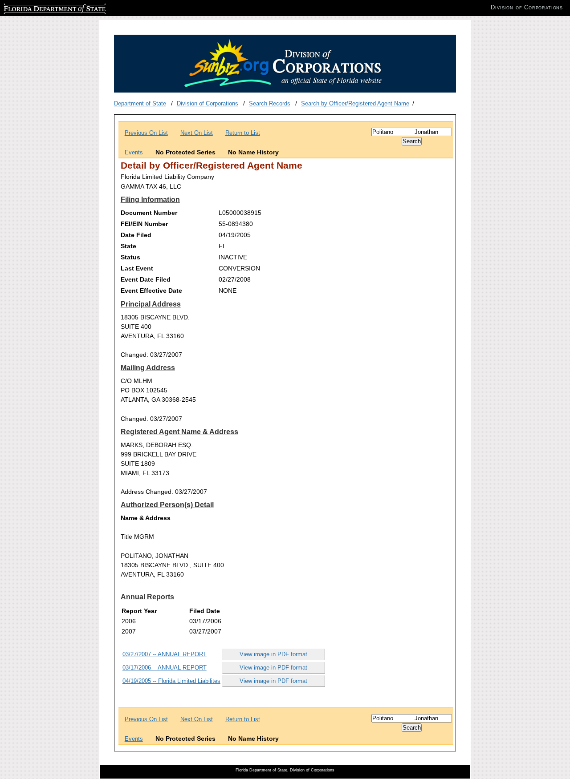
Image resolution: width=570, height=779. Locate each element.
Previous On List (146, 132)
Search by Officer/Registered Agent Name (355, 103)
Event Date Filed (146, 279)
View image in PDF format (273, 654)
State (128, 246)
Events (134, 152)
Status (130, 257)
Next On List (196, 132)
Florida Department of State (39, 7)
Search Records (269, 103)
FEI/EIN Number (144, 223)
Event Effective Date (151, 290)
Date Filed (136, 234)
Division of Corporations (207, 103)
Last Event (137, 268)
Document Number (149, 212)
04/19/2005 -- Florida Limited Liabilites (171, 681)
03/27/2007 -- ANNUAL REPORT (164, 654)
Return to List (242, 132)
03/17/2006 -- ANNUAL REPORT (164, 667)
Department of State (140, 103)
